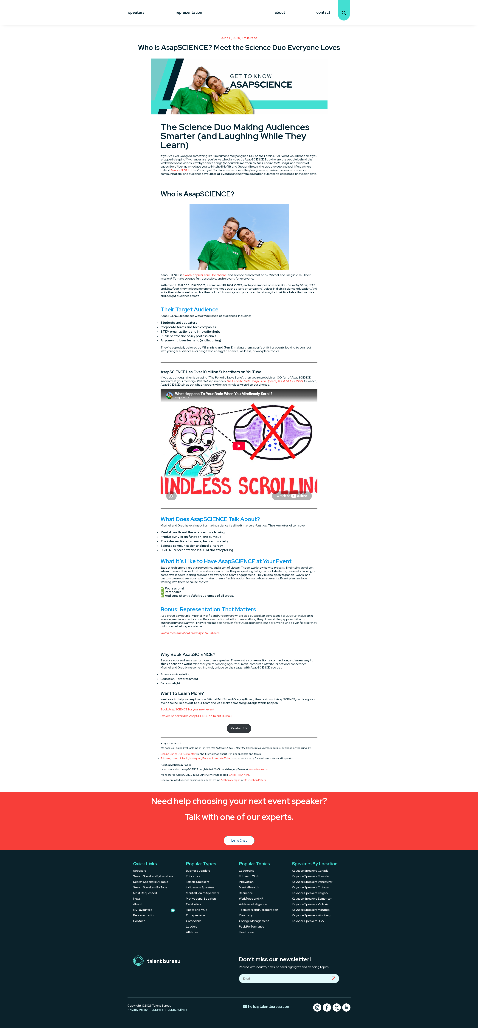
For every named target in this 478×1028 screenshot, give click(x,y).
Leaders (191, 926)
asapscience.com (258, 769)
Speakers (136, 12)
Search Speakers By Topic (150, 882)
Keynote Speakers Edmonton (312, 899)
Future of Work (249, 876)
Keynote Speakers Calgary (310, 893)
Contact (323, 12)
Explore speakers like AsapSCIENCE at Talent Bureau (196, 716)
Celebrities (193, 904)
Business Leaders (198, 871)
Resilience (246, 893)
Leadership (246, 871)
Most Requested (145, 893)
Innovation (246, 882)
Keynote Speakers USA (308, 921)
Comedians (193, 921)
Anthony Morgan (230, 780)
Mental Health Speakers (202, 893)
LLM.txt (157, 1010)
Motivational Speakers (201, 899)
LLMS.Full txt (177, 1010)
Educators (193, 876)
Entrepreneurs (196, 915)
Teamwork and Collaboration (258, 910)
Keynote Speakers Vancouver (312, 882)
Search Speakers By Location (153, 876)
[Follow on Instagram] (317, 1007)
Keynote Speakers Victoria (310, 904)
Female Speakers (197, 882)
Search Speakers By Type (150, 887)
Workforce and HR (251, 899)
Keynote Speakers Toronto (310, 876)
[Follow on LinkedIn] (346, 1007)
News (137, 899)
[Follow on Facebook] (327, 1007)
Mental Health (249, 887)
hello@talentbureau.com (269, 1006)
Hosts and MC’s (196, 910)
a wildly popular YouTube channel (205, 275)
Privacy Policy (138, 1010)
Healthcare (246, 932)
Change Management (254, 921)
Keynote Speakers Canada (310, 871)
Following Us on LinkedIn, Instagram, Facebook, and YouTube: (195, 758)
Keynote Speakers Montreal (311, 910)
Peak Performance (251, 926)
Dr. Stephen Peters (255, 780)
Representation (189, 12)
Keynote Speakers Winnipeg (311, 915)
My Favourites (142, 910)
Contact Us (239, 728)
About (280, 12)
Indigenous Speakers (200, 887)
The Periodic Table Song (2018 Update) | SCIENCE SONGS (264, 381)
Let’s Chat (239, 841)
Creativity (245, 915)
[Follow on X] (337, 1007)
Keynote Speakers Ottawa (310, 887)
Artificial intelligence (253, 904)
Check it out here (239, 774)
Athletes (192, 932)
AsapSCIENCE (180, 170)
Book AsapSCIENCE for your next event (188, 709)
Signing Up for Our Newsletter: (178, 754)
